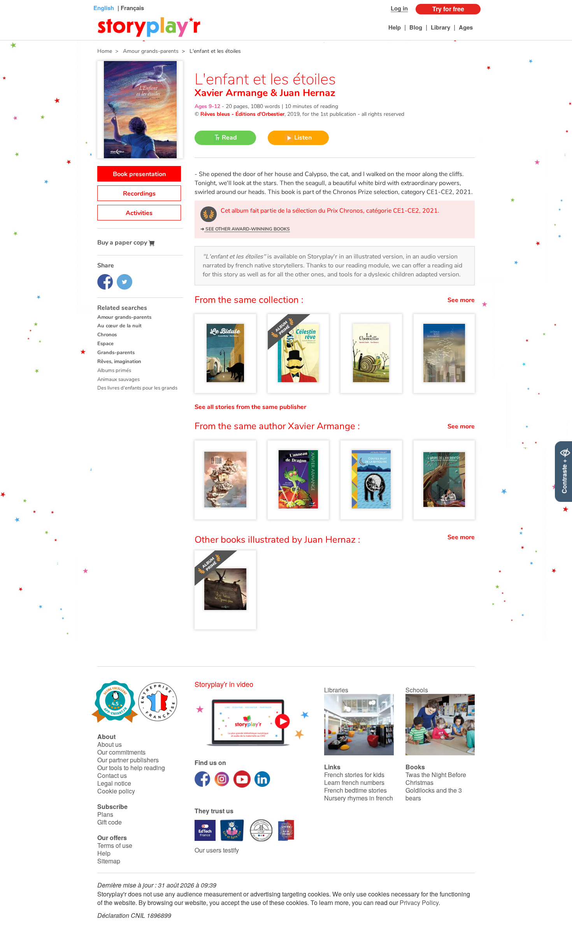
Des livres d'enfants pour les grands (137, 387)
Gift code (109, 822)
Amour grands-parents (124, 317)
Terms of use (114, 845)
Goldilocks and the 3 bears (433, 794)
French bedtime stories (355, 790)
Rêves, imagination (119, 361)
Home (104, 51)
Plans (105, 814)
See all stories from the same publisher (250, 407)
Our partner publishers (128, 759)
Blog (415, 27)
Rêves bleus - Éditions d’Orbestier (242, 114)
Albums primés (114, 370)
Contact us (112, 775)
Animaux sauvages (118, 379)
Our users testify (217, 850)
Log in (399, 8)
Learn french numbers (354, 782)
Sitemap (108, 860)
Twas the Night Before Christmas (435, 778)
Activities (139, 213)
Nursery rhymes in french (358, 797)
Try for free (448, 8)
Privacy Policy (419, 902)
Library (440, 27)
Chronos (107, 334)
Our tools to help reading (131, 767)
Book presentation (139, 174)
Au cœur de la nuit (119, 325)
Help (394, 27)
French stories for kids (354, 774)
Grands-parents (116, 352)
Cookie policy (116, 790)
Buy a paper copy (123, 242)
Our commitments (121, 752)
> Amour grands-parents (145, 51)
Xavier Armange (232, 93)
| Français (130, 7)
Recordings (139, 193)
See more (461, 300)
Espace (105, 343)
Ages (466, 27)
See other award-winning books (247, 229)
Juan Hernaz (306, 93)
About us (109, 744)
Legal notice (114, 783)
